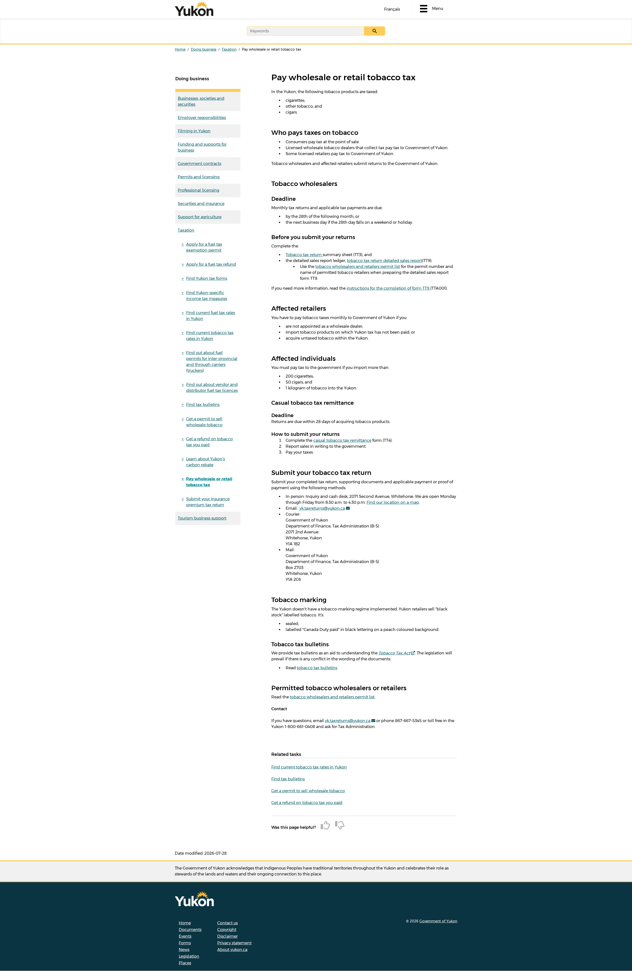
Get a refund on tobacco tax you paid (209, 442)
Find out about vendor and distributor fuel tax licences (212, 387)
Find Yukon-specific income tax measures (206, 295)
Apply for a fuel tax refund (211, 264)
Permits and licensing (198, 177)
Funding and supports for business (202, 147)
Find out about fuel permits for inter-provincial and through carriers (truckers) (211, 361)
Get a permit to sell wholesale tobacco (204, 422)
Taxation (229, 49)
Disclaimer (227, 936)
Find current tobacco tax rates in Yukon (210, 335)
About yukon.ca (232, 949)
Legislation (189, 956)
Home (180, 49)
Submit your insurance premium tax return (208, 502)
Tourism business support (202, 518)
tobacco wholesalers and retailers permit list (357, 266)
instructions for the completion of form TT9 (388, 288)
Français (392, 9)
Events (185, 936)
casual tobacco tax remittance (342, 440)
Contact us (227, 923)
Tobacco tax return (304, 254)
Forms (185, 943)
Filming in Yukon (194, 131)
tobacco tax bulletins (317, 668)
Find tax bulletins (202, 404)
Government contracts (199, 163)
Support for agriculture (199, 217)
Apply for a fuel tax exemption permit (204, 247)
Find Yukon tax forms (206, 278)
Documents (190, 929)
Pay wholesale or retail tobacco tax (209, 482)
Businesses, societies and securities (201, 101)
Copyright (226, 929)
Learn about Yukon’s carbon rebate (205, 462)
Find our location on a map (393, 502)
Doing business (203, 49)
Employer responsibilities (202, 117)
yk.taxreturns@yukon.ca (322, 508)
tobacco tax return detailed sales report (384, 260)
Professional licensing (198, 190)
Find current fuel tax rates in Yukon (210, 315)
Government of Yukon (438, 921)
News (184, 949)
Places (185, 963)
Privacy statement (234, 943)
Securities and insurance (201, 203)
